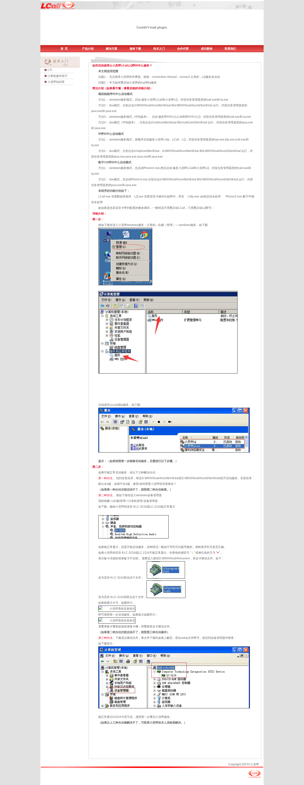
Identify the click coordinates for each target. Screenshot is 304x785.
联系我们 (230, 48)
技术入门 (159, 48)
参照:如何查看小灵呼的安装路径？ (154, 484)
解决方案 (111, 48)
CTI (50, 70)
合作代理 (183, 48)
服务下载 (135, 48)
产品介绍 (88, 48)
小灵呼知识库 (56, 82)
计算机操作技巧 (57, 76)
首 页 (64, 48)
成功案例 (206, 48)
